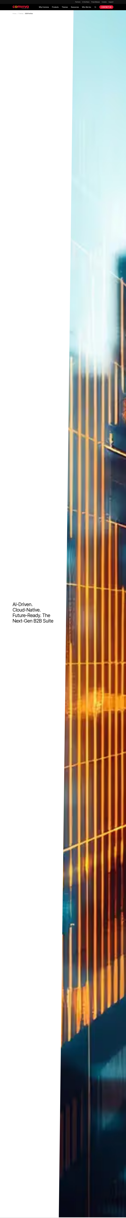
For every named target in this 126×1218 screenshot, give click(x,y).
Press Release (95, 2)
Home (14, 13)
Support (111, 2)
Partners (77, 2)
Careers (104, 2)
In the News (85, 2)
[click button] (95, 7)
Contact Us (106, 7)
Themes (20, 13)
